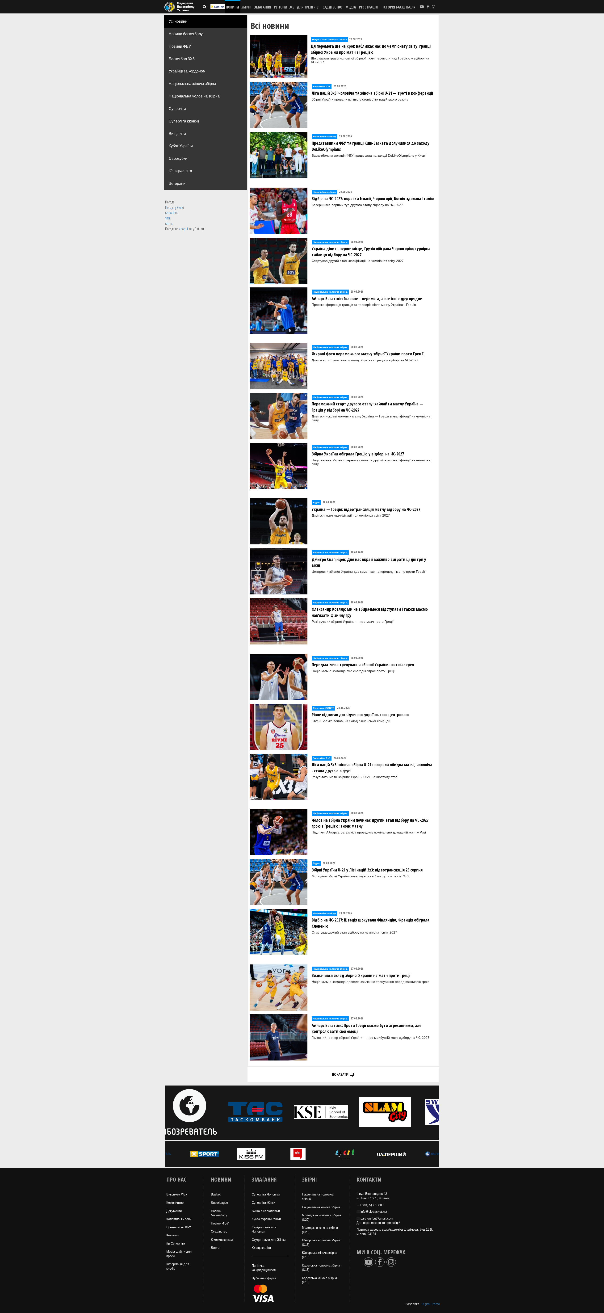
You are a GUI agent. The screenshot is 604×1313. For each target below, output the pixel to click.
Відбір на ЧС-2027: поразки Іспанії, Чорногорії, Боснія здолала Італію (373, 198)
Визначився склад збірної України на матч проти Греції (361, 975)
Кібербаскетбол (222, 1239)
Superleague (219, 1202)
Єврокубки (178, 158)
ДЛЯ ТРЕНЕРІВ (308, 7)
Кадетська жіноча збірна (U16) (319, 1280)
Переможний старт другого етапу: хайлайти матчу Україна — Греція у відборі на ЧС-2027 (367, 407)
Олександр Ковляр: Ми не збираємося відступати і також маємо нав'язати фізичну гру (370, 612)
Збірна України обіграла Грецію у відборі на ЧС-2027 (358, 454)
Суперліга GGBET (323, 708)
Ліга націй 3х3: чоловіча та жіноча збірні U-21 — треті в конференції (372, 93)
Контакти (172, 1235)
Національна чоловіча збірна (194, 96)
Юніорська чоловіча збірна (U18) (321, 1242)
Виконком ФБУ (176, 1194)
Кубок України (181, 146)
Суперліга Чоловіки (266, 1194)
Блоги (215, 1248)
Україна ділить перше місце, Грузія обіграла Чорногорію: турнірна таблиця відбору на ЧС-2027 (371, 251)
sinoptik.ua (185, 228)
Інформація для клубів (177, 1266)
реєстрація (368, 7)
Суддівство (219, 1231)
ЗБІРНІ (246, 7)
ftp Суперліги (175, 1243)
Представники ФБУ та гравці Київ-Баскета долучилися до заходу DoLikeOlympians (370, 146)
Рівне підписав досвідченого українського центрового (360, 714)
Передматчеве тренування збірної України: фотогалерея (363, 664)
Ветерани (177, 183)
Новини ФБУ (180, 46)
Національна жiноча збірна (321, 1207)
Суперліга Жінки (263, 1202)
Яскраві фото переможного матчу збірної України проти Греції (367, 354)
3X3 (291, 7)
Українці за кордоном (187, 71)
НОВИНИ (232, 7)
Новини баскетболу (186, 34)
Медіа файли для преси (179, 1254)
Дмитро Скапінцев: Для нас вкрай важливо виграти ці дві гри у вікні (369, 562)
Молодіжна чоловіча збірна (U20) (321, 1217)
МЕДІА (350, 7)
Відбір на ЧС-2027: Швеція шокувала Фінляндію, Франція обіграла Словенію (370, 923)
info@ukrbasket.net (374, 1211)
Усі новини (178, 21)
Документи (174, 1211)
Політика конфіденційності (264, 1268)
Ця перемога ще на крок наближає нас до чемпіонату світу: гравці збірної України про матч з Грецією (371, 49)
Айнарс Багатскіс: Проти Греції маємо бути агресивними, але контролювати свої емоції (366, 1028)
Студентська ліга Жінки (268, 1239)
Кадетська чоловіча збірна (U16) (321, 1268)
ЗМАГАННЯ (262, 7)
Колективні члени (178, 1219)
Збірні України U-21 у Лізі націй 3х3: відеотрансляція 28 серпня (367, 870)
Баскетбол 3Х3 (182, 59)
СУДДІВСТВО (332, 7)
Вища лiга (177, 134)
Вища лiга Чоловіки (266, 1211)
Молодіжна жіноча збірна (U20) (320, 1230)
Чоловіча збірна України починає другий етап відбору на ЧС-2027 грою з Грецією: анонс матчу (370, 823)
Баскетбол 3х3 (321, 86)
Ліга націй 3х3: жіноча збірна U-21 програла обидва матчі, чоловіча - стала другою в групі (372, 768)
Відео (316, 502)
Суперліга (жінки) (184, 121)
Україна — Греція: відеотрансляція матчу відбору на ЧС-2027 (366, 509)
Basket (216, 1194)
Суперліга (177, 109)
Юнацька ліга (180, 171)
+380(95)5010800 (371, 1205)
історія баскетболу (399, 7)
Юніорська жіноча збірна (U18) (319, 1255)
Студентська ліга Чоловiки (264, 1229)
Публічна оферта (264, 1278)
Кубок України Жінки (266, 1219)
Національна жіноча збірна (192, 84)
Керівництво (175, 1202)
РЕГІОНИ (280, 7)
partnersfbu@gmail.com (377, 1218)
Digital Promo (431, 1304)
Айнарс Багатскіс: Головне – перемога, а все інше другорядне (367, 298)
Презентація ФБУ (178, 1227)
